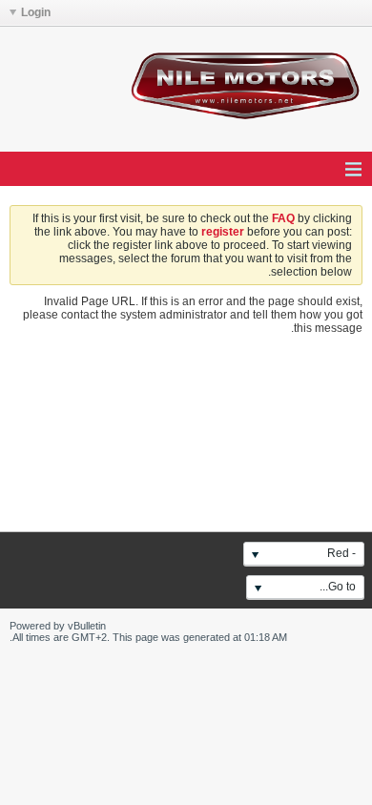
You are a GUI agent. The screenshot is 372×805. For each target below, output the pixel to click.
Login (36, 12)
